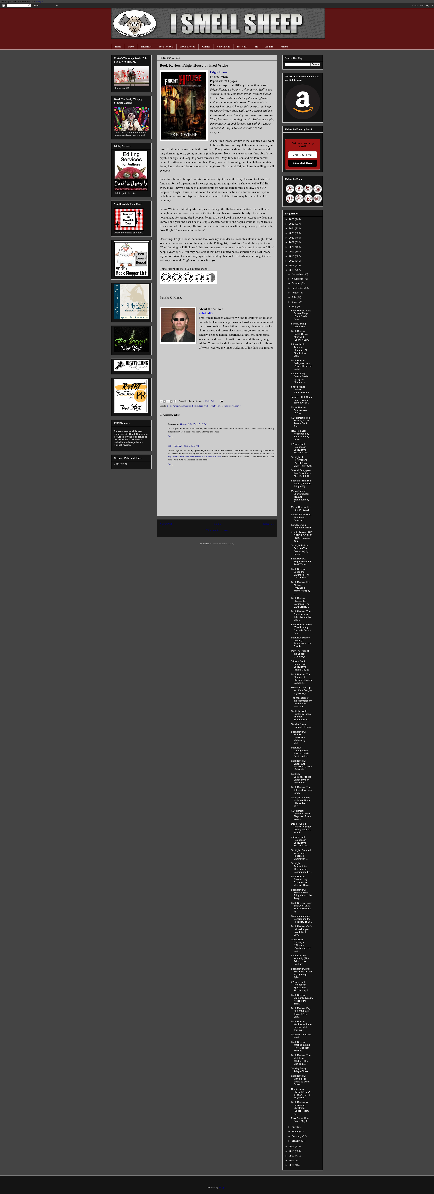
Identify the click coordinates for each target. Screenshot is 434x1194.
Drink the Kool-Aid (303, 163)
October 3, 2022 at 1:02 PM (186, 445)
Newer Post (166, 523)
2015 (292, 270)
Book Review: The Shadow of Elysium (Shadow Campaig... (301, 678)
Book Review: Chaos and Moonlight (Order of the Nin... (301, 765)
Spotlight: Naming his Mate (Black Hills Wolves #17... (300, 801)
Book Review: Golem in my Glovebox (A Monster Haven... (301, 880)
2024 (292, 228)
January (296, 1140)
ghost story (228, 405)
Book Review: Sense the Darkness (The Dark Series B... (300, 573)
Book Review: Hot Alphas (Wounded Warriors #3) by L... (300, 588)
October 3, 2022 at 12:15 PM (193, 424)
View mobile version (217, 530)
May (294, 306)
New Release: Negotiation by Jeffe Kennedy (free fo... (300, 435)
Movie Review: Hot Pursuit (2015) (301, 508)
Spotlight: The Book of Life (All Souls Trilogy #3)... (301, 483)
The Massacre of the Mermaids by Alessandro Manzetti (301, 702)
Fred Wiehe (204, 405)
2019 (292, 251)
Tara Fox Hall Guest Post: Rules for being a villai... (301, 400)
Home (118, 46)
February (297, 1136)
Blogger (222, 1187)
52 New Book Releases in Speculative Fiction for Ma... (300, 448)
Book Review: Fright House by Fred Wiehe (301, 561)
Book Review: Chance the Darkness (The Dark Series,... (300, 602)
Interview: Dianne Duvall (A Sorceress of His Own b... (301, 641)
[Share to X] (167, 401)
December (298, 274)
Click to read (120, 463)
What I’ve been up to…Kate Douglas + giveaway (301, 690)
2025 (292, 223)
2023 (292, 233)
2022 (292, 237)
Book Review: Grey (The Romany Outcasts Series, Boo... (301, 628)
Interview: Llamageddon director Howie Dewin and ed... (300, 751)
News (131, 46)
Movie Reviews (187, 46)
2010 (292, 1165)
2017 (292, 260)
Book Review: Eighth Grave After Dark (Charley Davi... (300, 335)
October (296, 283)
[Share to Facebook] (171, 401)
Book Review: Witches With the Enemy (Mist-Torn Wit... (301, 1025)
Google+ (40, 1)
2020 (292, 247)
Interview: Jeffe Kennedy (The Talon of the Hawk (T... (300, 959)
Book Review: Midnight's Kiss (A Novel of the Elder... (301, 999)
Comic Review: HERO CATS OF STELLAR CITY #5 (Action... (301, 1093)
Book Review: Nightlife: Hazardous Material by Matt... (298, 737)
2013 (292, 1151)
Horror (237, 405)
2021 (292, 242)
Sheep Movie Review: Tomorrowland (300, 389)
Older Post (268, 523)
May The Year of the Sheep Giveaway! (300, 653)
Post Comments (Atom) (223, 543)
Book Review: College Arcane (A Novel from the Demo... (301, 364)
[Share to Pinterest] (174, 401)
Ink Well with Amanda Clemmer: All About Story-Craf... (299, 350)
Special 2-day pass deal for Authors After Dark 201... (301, 473)
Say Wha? (242, 46)
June (295, 302)
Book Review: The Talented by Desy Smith (301, 790)
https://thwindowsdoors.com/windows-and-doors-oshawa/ (194, 456)
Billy (170, 445)
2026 (292, 219)
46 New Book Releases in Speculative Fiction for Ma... (300, 841)
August (296, 292)
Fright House (218, 72)
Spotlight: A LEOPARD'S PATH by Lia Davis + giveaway (301, 461)
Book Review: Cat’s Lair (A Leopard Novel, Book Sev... (301, 930)
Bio (256, 46)
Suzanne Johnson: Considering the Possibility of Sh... (301, 919)
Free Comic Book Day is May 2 (300, 1119)
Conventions (223, 46)
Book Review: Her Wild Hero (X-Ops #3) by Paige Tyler (301, 973)
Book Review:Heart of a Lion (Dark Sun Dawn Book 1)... (301, 907)
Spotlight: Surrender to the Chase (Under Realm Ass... (301, 778)
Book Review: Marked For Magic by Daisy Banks (300, 1080)
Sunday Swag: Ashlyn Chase (299, 1070)
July (294, 297)
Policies (284, 46)
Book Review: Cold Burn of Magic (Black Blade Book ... (301, 314)
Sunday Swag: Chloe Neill (299, 325)
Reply (170, 436)
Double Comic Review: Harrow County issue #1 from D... (301, 828)
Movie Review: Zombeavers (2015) (299, 410)
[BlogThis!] (164, 401)
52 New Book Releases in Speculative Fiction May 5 (299, 986)
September (298, 288)
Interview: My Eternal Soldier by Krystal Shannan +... (300, 377)
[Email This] (161, 401)
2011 (292, 1160)
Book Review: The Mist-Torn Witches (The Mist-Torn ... (301, 1059)
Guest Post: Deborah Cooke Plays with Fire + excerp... (301, 815)
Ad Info (269, 46)
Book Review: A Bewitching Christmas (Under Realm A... (300, 1108)
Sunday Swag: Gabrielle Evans (301, 725)
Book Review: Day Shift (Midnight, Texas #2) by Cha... (301, 1012)
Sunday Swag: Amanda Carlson (301, 526)
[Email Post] (221, 400)
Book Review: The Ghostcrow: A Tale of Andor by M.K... (301, 615)
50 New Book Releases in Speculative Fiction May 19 (300, 665)
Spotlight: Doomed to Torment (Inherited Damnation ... (301, 854)
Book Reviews (166, 46)
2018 (292, 256)
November (298, 278)
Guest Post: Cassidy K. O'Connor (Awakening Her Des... (301, 945)
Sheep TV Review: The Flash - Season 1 (301, 517)
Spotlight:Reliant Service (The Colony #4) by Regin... (300, 549)
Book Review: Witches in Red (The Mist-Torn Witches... (300, 1046)
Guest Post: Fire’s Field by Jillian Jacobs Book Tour (300, 422)
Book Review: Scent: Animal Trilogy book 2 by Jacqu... (301, 894)
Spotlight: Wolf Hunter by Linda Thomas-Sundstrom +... (301, 715)
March (295, 1131)
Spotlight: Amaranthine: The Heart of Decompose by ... (301, 867)
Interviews (146, 46)
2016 (292, 265)
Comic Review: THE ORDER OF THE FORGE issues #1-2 (301, 536)
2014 (292, 1146)
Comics (206, 46)
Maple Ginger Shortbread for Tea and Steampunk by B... (300, 497)
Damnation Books (189, 405)
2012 (292, 1155)
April (294, 1127)
